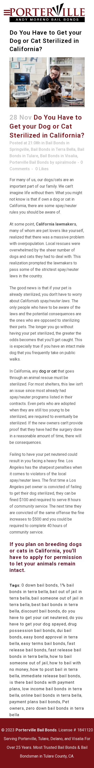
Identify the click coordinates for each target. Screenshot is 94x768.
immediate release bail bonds (50, 676)
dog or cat (47, 371)
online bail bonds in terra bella (51, 695)
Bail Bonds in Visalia (58, 156)
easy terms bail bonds (43, 643)
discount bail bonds (40, 611)
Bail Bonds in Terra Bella (53, 149)
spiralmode (65, 162)
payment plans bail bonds (35, 701)
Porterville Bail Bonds (29, 162)
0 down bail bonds (40, 585)
